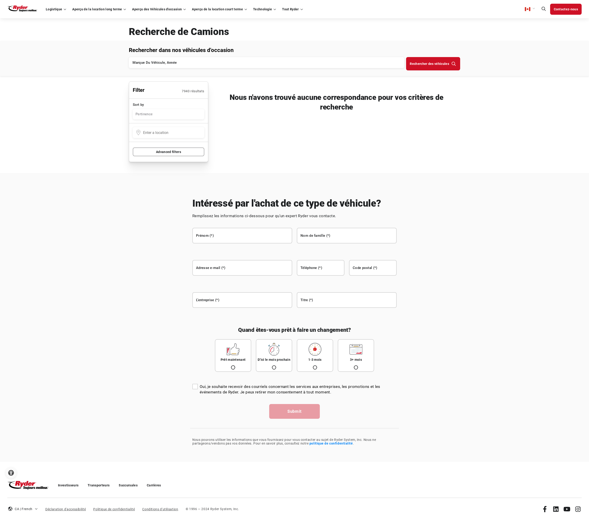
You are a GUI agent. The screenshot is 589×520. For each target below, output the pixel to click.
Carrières (154, 485)
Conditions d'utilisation (160, 509)
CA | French (23, 509)
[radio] (233, 355)
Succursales (128, 485)
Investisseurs (68, 485)
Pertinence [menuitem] (144, 114)
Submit (294, 411)
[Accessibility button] (11, 472)
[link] (545, 509)
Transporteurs (99, 485)
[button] (530, 9)
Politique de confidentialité (114, 509)
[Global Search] (543, 9)
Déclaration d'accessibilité (65, 509)
